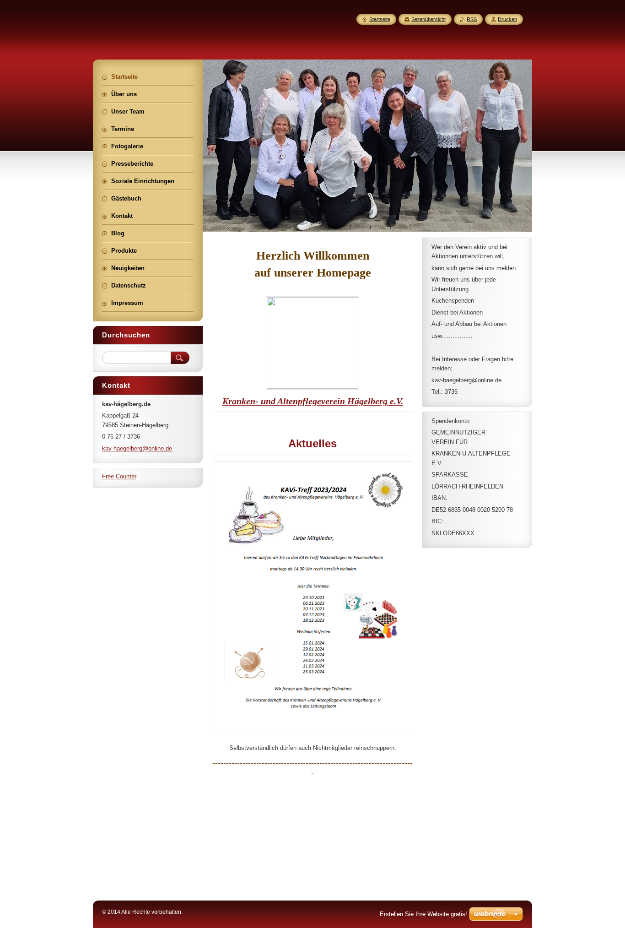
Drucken (507, 19)
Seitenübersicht (428, 19)
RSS (472, 19)
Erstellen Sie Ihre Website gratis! (423, 914)
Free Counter (119, 476)
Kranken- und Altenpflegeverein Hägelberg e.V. (312, 401)
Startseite (379, 19)
